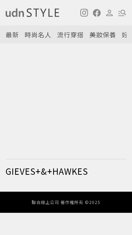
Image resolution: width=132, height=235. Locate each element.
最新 (12, 34)
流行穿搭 (70, 34)
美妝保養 (102, 34)
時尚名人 (38, 34)
